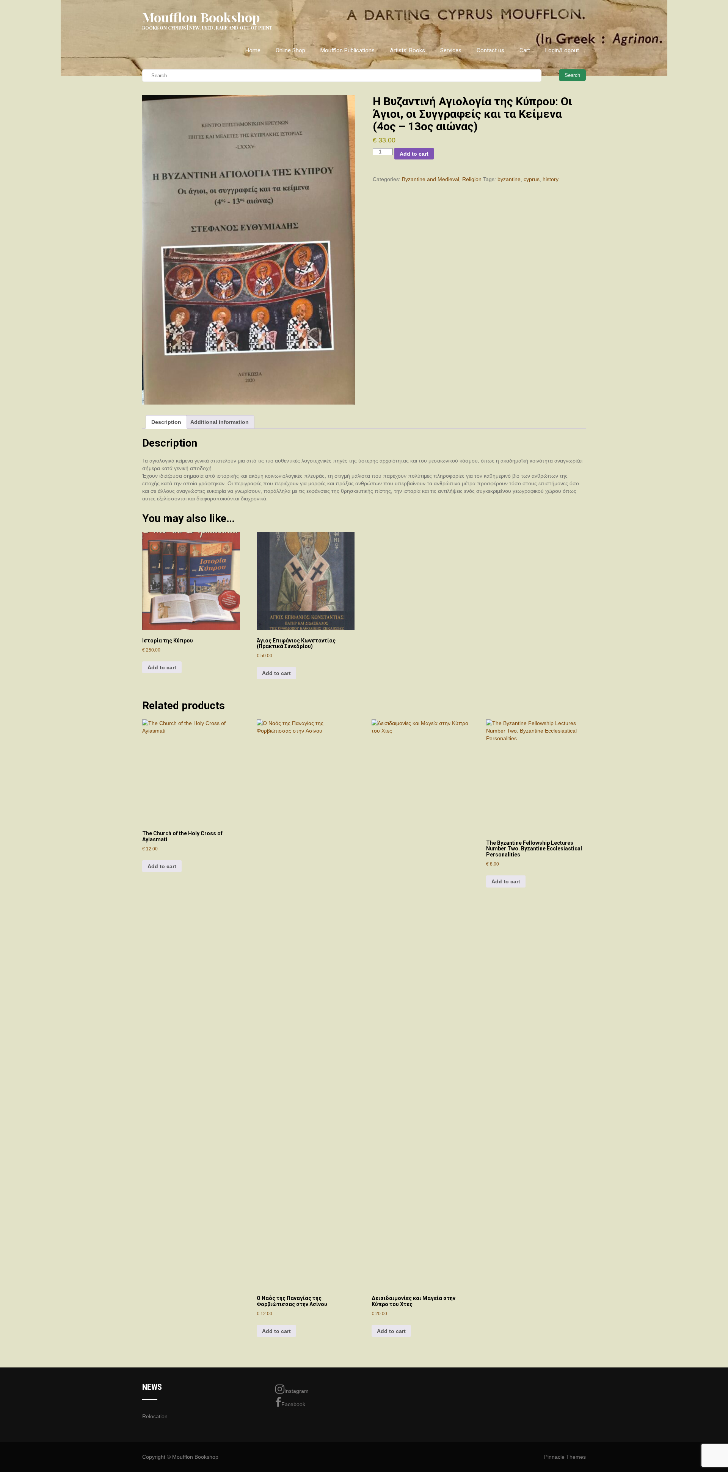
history (551, 179)
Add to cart (414, 154)
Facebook (293, 1404)
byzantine (509, 179)
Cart (524, 50)
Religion (472, 179)
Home (252, 50)
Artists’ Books (407, 50)
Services (450, 50)
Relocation (155, 1416)
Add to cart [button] (161, 667)
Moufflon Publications (347, 50)
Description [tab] (166, 422)
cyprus (532, 179)
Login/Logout (562, 50)
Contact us (490, 50)
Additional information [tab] (219, 422)
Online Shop (290, 50)
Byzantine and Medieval (430, 179)
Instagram (296, 1391)
